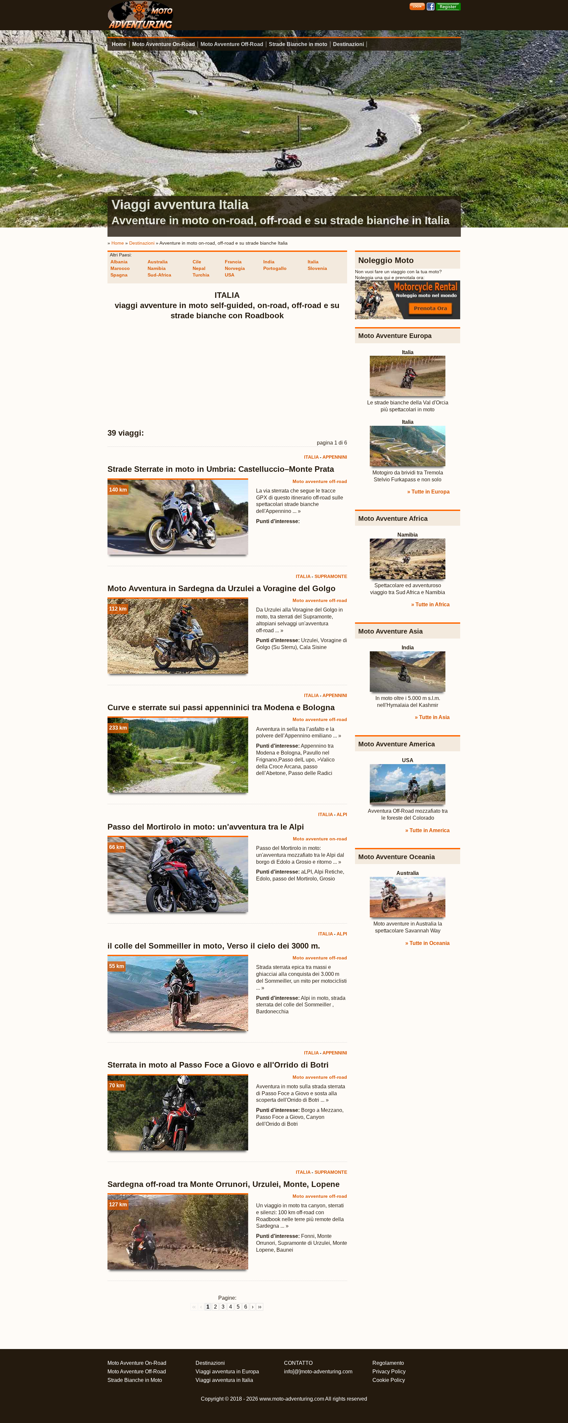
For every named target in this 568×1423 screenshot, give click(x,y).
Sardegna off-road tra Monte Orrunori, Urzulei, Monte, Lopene (223, 1184)
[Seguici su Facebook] (431, 6)
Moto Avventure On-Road (163, 44)
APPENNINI (334, 457)
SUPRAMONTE (331, 576)
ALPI (342, 814)
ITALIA (311, 457)
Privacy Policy (389, 1371)
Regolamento (388, 1363)
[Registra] (448, 6)
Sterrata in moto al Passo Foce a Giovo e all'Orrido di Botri (218, 1064)
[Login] (417, 6)
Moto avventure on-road (320, 838)
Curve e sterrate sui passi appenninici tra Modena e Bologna (221, 707)
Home (119, 44)
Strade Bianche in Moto (134, 1380)
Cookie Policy (388, 1380)
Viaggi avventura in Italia (224, 1380)
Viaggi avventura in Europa (227, 1371)
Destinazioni (348, 44)
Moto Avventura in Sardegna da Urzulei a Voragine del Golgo (221, 588)
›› (259, 1307)
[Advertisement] (227, 374)
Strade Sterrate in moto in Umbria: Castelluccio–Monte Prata (220, 469)
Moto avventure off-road (320, 481)
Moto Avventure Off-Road (232, 44)
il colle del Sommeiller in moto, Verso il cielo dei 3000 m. (213, 945)
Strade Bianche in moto (298, 44)
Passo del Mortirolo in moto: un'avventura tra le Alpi (205, 826)
